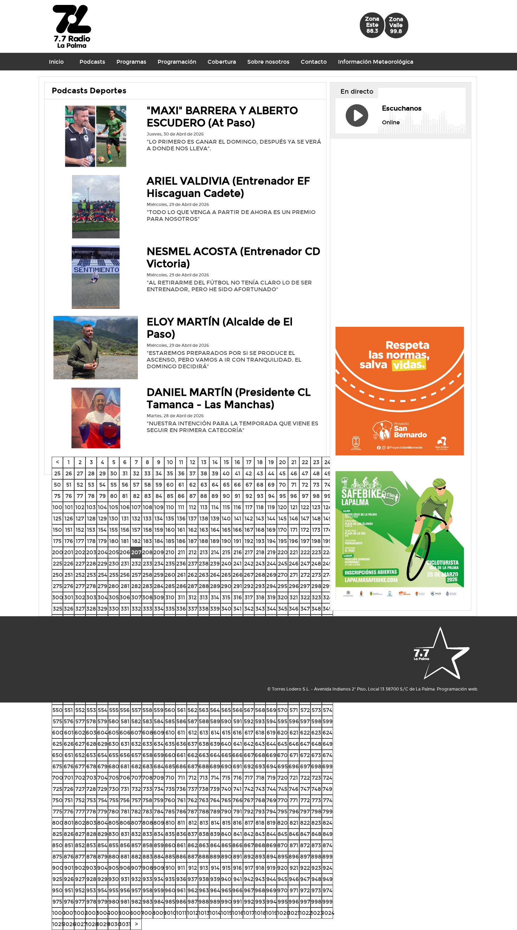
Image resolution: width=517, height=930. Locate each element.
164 (215, 529)
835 (170, 834)
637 (192, 744)
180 (114, 541)
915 (226, 868)
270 (282, 575)
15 (226, 462)
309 (158, 597)
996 (293, 901)
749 (327, 789)
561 (181, 710)
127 (80, 518)
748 (316, 789)
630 (113, 744)
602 (80, 732)
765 (226, 800)
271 (293, 575)
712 (192, 777)
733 (147, 789)
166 (237, 529)
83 (147, 496)
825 (57, 834)
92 (248, 496)
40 (226, 473)
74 (327, 484)
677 (80, 766)
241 (237, 563)
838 (204, 834)
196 (293, 541)
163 (203, 529)
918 (259, 868)
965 (226, 890)
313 (203, 597)
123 (316, 507)
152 (80, 529)
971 (293, 890)
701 (68, 777)
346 (294, 608)
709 (158, 777)
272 (305, 575)
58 (147, 484)
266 (237, 575)
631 (125, 744)
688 (203, 766)
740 (226, 789)
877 (80, 856)
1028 (92, 924)
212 (192, 552)
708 (147, 777)
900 (57, 868)
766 (237, 800)
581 (125, 721)
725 (57, 789)
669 (271, 755)
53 (91, 484)
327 (80, 608)
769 (271, 800)
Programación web (457, 689)
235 (170, 563)
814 (215, 822)
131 (125, 518)
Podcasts (92, 61)
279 (102, 586)
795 (282, 811)
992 (249, 901)
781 (125, 811)
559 (159, 710)
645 (282, 744)
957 (136, 890)
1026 (69, 924)
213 (203, 552)
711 (181, 777)
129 (102, 518)
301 (68, 597)
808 (147, 822)
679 (102, 766)
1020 (283, 913)
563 (204, 710)
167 (248, 529)
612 (192, 732)
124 (327, 507)
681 (124, 766)
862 (192, 845)
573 (316, 710)
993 (260, 901)
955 (114, 890)
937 (192, 879)
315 (226, 597)
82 (136, 496)
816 (237, 822)
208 (147, 552)
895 (282, 856)
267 (249, 575)
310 (169, 597)
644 (271, 744)
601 (69, 732)
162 (192, 529)
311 (181, 597)
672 (305, 755)
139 (215, 518)
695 (282, 766)
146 (293, 518)
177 (80, 541)
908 (147, 868)
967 (249, 890)
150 (57, 529)
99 (327, 496)
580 (113, 721)
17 (248, 462)
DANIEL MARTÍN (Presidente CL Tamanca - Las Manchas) (229, 398)
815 (226, 822)
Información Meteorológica (375, 61)
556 (125, 710)
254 (102, 575)
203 (91, 552)
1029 (103, 924)
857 (136, 845)
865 (226, 845)
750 (57, 800)
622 (305, 732)
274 (327, 575)
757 (136, 800)
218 (260, 552)
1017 (249, 913)
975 (57, 901)
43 (260, 473)
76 (68, 496)
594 (271, 721)
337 (192, 608)
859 (159, 845)
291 (237, 586)
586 (181, 721)
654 (102, 755)
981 (124, 901)
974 (327, 890)
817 (248, 822)
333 (147, 608)
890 (226, 856)
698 (316, 766)
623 (316, 732)
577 (80, 721)
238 (204, 563)
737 (192, 789)
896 (293, 856)
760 (170, 800)
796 (294, 811)
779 (102, 811)
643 (260, 744)
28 (91, 473)
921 (293, 868)
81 (125, 496)
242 (249, 563)
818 (259, 822)
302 (80, 597)
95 (282, 496)
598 (316, 721)
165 (226, 529)
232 (136, 563)
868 (260, 845)
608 (147, 732)
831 (125, 834)
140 (226, 518)
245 (282, 563)
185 (170, 541)
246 (294, 563)
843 (260, 834)
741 (237, 789)
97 (305, 496)
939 (215, 879)
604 (102, 732)
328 (91, 608)
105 (113, 507)
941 (237, 879)
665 (226, 755)
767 (249, 800)
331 (125, 608)
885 (170, 856)
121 (294, 507)
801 (69, 822)
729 (102, 789)
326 (69, 608)
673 (316, 755)
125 (57, 518)
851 (68, 845)
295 (282, 586)
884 (159, 856)
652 (80, 755)
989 (215, 901)
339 (215, 608)
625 (57, 744)
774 (327, 800)
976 (69, 901)
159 (158, 529)
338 (204, 608)
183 (147, 541)
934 (159, 879)
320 (282, 597)
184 (158, 541)
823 (316, 822)
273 (316, 575)
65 (226, 484)
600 (57, 732)
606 (125, 732)
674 (327, 755)
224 (327, 552)
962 (192, 890)
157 (136, 529)
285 (170, 586)
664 (215, 755)
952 (80, 890)
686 (181, 766)
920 (282, 868)
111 (181, 507)
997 (305, 901)
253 (91, 575)
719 (271, 777)
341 (237, 608)
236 (181, 563)
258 (147, 575)
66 (237, 484)
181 (125, 541)
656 (125, 755)
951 (68, 890)
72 (305, 484)
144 (271, 518)
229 (102, 563)
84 (158, 496)
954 (102, 890)
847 (305, 834)
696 (293, 766)
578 (91, 721)
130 (113, 518)
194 (271, 541)
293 (260, 586)
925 (57, 879)
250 (57, 575)
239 (215, 563)
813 (203, 822)
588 (204, 721)
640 (226, 744)
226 (69, 563)
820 (282, 822)
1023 (317, 913)
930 (113, 879)
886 (181, 856)
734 (159, 789)
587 (192, 721)
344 (271, 608)
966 (237, 890)
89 (214, 496)
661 (181, 755)
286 (181, 586)
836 (181, 834)
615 (226, 732)
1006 (126, 913)
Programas (131, 61)
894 (271, 856)
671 (293, 755)
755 (114, 800)
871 (293, 845)
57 (136, 484)
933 (147, 879)
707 (136, 777)
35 (170, 473)
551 (68, 710)
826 (69, 834)
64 (215, 484)
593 (260, 721)
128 (91, 518)
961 (181, 890)
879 (102, 856)
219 (271, 552)
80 (113, 496)
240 (226, 563)
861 (181, 845)
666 (237, 755)
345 (282, 608)
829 (102, 834)
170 (282, 529)
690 (226, 766)
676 (69, 766)
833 (147, 834)
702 (80, 777)
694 (271, 766)
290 (226, 586)
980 (113, 901)
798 (316, 811)
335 (170, 608)
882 (136, 856)
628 (91, 744)
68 (259, 484)
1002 (81, 913)
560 (170, 710)
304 (102, 597)
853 (91, 845)
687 (192, 766)
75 (57, 496)
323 (316, 597)
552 (80, 710)
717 (248, 777)
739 (215, 789)
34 (158, 473)
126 (68, 518)
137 (192, 518)
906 (125, 868)
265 (226, 575)
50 (57, 484)
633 (147, 744)
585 (170, 721)
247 (305, 563)
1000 (59, 913)
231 (125, 563)
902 (80, 868)
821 (293, 822)
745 (282, 789)
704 (102, 777)
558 (147, 710)
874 (327, 845)
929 (102, 879)
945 (282, 879)
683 (147, 766)
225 (57, 563)
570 (282, 710)
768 (260, 800)
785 (170, 811)
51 (68, 484)
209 (158, 552)
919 (271, 868)
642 (249, 744)
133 (147, 518)
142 (248, 518)
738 (204, 789)
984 (159, 901)
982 (136, 901)
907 (136, 868)
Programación (177, 61)
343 (260, 608)
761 (181, 800)
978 (91, 901)
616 (237, 732)
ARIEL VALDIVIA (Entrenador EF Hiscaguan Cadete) (228, 187)
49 (327, 473)
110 (170, 507)
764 (215, 800)
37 (192, 473)
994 (271, 901)
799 (328, 811)
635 (170, 744)
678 (91, 766)
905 (113, 868)
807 (136, 822)
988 (203, 901)
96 (293, 496)
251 (68, 575)
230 (114, 563)
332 (136, 608)
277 (80, 586)
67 (248, 484)
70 (282, 484)
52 (80, 484)
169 (271, 529)
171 (294, 529)
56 (125, 484)
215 (226, 552)
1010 (171, 913)
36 (181, 473)
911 (181, 868)
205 (114, 552)
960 (170, 890)
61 (181, 484)
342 (249, 608)
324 (327, 597)
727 (80, 789)
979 (102, 901)
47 (305, 473)
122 (305, 507)
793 (260, 811)
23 (316, 462)
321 (293, 597)
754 (102, 800)
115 (226, 507)
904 (102, 868)
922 (305, 868)
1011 (181, 913)
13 (203, 462)
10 (170, 462)
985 (170, 901)
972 (305, 890)
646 (294, 744)
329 (102, 608)
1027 (81, 924)
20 (282, 462)
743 (260, 789)
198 (316, 541)
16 (237, 462)
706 (125, 777)
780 (113, 811)
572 (305, 710)
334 (159, 608)
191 (237, 541)
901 (69, 868)
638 (204, 744)
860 (170, 845)
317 (248, 597)
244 (271, 563)
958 (147, 890)
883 (147, 856)
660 (170, 755)
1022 (306, 913)
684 (159, 766)
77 (80, 496)
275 (57, 586)
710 (169, 777)
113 (204, 507)
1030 (114, 924)
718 (260, 777)
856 (125, 845)
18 (260, 462)
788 (204, 811)
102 (79, 507)
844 (271, 834)
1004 (103, 913)
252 (80, 575)
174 (327, 529)
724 (327, 777)
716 (237, 777)
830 (113, 834)
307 (136, 597)
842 (249, 834)
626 (69, 744)
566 (237, 710)
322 (305, 597)
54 (102, 484)
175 (57, 541)
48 (316, 473)
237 (192, 563)
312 (192, 597)
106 (125, 507)
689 (215, 766)
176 (68, 541)
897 (305, 856)
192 (248, 541)
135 (170, 518)
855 (114, 845)
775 (57, 811)
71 (293, 484)
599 (328, 721)
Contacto (314, 61)
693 (260, 766)
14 (215, 462)
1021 (294, 913)
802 (80, 822)
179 (102, 541)
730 (114, 789)
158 (147, 529)
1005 (114, 913)
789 (215, 811)
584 (159, 721)
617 (248, 732)
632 (136, 744)
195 (282, 541)
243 (260, 563)
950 (57, 890)
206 (125, 552)
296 (294, 586)
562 (192, 710)
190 (226, 541)
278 (91, 586)
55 (113, 484)
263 (204, 575)
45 (282, 473)
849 (328, 834)
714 (215, 777)
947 (305, 879)
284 (159, 586)
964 (215, 890)
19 (271, 462)
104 (102, 507)
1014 (215, 913)
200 (57, 552)
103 (91, 507)
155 (113, 529)
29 (102, 473)
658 (147, 755)
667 (249, 755)
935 (170, 879)
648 (316, 744)
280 (113, 586)
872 (305, 845)
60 (170, 484)
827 (80, 834)
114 (215, 507)
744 (271, 789)
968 (260, 890)
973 (316, 890)
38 (203, 473)
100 (57, 507)
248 (316, 563)
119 (271, 507)
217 (248, 552)
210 (169, 552)
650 (57, 755)
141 (237, 518)
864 (215, 845)
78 (91, 496)
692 (249, 766)
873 (316, 845)
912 (192, 868)
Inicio (56, 61)
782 (136, 811)
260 (170, 575)
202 (80, 552)
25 (57, 473)
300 (57, 597)
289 (215, 586)
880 (113, 856)
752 (80, 800)
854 (102, 845)
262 (192, 575)
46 (294, 473)
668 (260, 755)
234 (159, 563)
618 (259, 732)
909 (158, 868)
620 (282, 732)
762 (192, 800)
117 (249, 507)
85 (170, 496)
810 (170, 822)
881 (124, 856)
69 (271, 484)
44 (271, 473)
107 (136, 507)
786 (181, 811)
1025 (58, 924)
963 (204, 890)
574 (327, 710)
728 (91, 789)
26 (68, 473)
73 (316, 484)
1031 (125, 924)
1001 (69, 913)
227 (80, 563)
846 (294, 834)
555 (114, 710)
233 (147, 563)
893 (260, 856)
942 (249, 879)
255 (114, 575)
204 (102, 552)
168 (259, 529)
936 (181, 879)
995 (282, 901)
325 (57, 608)
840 (226, 834)
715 (226, 777)
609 (158, 732)
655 (114, 755)
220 (282, 552)
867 (249, 845)
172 (305, 529)
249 (327, 563)
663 (204, 755)
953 (91, 890)
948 (316, 879)
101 (69, 507)
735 (170, 789)
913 (203, 868)
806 (125, 822)
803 (91, 822)
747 (305, 789)
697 (305, 766)
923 (316, 868)
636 (181, 744)
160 (170, 529)
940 (226, 879)
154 (102, 529)
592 (249, 721)
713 (203, 777)
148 (316, 518)
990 (226, 901)
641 (237, 744)
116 (237, 507)
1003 (92, 913)
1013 (204, 913)
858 (147, 845)
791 (237, 811)
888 (203, 856)
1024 (328, 913)
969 (271, 890)
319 (271, 597)
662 (192, 755)
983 (147, 901)
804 (102, 822)
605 (113, 732)
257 (136, 575)
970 (282, 890)
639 (215, 744)
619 (271, 732)
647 (305, 744)
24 (327, 462)
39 (215, 473)
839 (215, 834)
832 (136, 834)
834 (159, 834)
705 (114, 777)
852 (80, 845)
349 (327, 608)
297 (305, 586)
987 (192, 901)
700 (57, 777)
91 (237, 496)
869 (271, 845)
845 (282, 834)
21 (293, 462)
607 (136, 732)
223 (316, 552)
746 (294, 789)
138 (203, 518)
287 (192, 586)
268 (260, 575)
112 (192, 507)
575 (57, 721)
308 (147, 597)
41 (237, 473)
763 (204, 800)
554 (102, 710)
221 (293, 552)
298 (316, 586)
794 (271, 811)
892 (249, 856)
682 (136, 766)
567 (249, 710)
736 (181, 789)
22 (305, 462)
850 (57, 845)
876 (69, 856)
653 (91, 755)
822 (305, 822)
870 (282, 845)
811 (181, 822)
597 (305, 721)
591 (237, 721)
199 (327, 541)
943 (260, 879)
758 (147, 800)
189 (214, 541)
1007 (137, 913)
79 (102, 496)
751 (68, 800)
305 (114, 597)
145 (282, 518)
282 (136, 586)
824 (327, 822)
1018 (260, 913)
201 (68, 552)
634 (159, 744)
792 (249, 811)
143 (260, 518)
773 (316, 800)
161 (181, 529)
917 (248, 868)
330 (114, 608)
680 (113, 766)
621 (293, 732)
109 (159, 507)
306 (125, 597)
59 (158, 484)
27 (80, 473)
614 (215, 732)
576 (69, 721)
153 (91, 529)
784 (159, 811)
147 (305, 518)
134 (158, 518)
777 (80, 811)
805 (113, 822)
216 (237, 552)
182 (136, 541)
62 (192, 484)
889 (215, 856)
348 (316, 608)
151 (68, 529)
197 (305, 541)
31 (125, 473)
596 (294, 721)
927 (80, 879)
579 (102, 721)
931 (125, 879)
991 (237, 901)
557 (136, 710)
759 (159, 800)
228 (91, 563)
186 (181, 541)
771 (293, 800)
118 (260, 507)
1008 (148, 913)
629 (102, 744)
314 (215, 597)
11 (181, 462)
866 (237, 845)
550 (57, 710)
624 (327, 732)
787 (192, 811)
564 (215, 710)
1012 (192, 913)
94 (271, 496)
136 (181, 518)
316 (237, 597)
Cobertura (222, 61)
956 (125, 890)
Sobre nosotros (268, 61)
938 (204, 879)
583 (147, 721)
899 (327, 856)
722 (305, 777)
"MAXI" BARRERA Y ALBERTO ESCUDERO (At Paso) (222, 117)
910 (170, 868)
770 (282, 800)
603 (91, 732)
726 (69, 789)
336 (181, 608)
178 (91, 541)
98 (316, 496)
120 (282, 507)
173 (316, 529)
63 (203, 484)
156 (125, 529)
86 (181, 496)
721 (293, 777)
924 (327, 868)
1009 (160, 913)
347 (305, 608)
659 (159, 755)
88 (203, 496)
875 (57, 856)
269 (271, 575)
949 (328, 879)
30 (113, 473)
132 (136, 518)
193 (260, 541)
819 (271, 822)
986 (181, 901)
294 (271, 586)
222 (305, 552)
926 (69, 879)
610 (170, 732)
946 (294, 879)
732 (136, 789)
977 (80, 901)
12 (192, 462)
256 (125, 575)
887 (192, 856)
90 (226, 496)
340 (226, 608)
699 (327, 766)
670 (282, 755)
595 (282, 721)
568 (260, 710)
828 (91, 834)
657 (136, 755)
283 (147, 586)
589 (215, 721)
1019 (271, 913)
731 (125, 789)
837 (192, 834)
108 (147, 507)
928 (91, 879)
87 (192, 496)
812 (192, 822)
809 (158, 822)
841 (237, 834)
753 (91, 800)
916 (237, 868)
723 (316, 777)
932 (136, 879)
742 (249, 789)
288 (204, 586)
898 (316, 856)
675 (57, 766)
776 (69, 811)
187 (192, 541)
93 (260, 496)
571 (293, 710)
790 (226, 811)
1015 (226, 913)
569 (271, 710)
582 (136, 721)
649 (328, 744)
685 (170, 766)
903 (91, 868)
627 (80, 744)
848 (316, 834)
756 (125, 800)
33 (147, 473)
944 (271, 879)
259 (159, 575)
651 (68, 755)
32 (136, 473)
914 (215, 868)
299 (328, 586)
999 (327, 901)
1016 (238, 913)
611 (181, 732)
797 (305, 811)
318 (260, 597)
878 (91, 856)
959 (159, 890)
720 (282, 777)
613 (203, 732)
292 (249, 586)
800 (57, 822)
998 (316, 901)
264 (215, 575)
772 (305, 800)
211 (181, 552)
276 (69, 586)
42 (248, 473)
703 (91, 777)
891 (237, 856)
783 (147, 811)
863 (204, 845)
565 (226, 710)
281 (125, 586)
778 (91, 811)
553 (91, 710)
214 (215, 552)
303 (91, 597)
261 (181, 575)
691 (237, 766)
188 (203, 541)
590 (226, 721)
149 (327, 518)
